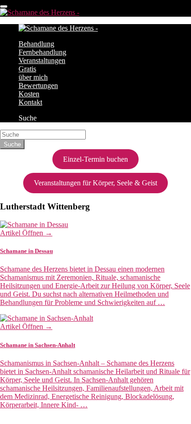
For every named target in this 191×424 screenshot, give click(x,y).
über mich (33, 77)
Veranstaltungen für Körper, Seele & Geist (95, 183)
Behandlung (36, 44)
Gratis (27, 69)
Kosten (29, 94)
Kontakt (30, 102)
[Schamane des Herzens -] (39, 12)
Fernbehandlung (42, 52)
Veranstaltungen (42, 60)
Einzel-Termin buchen (95, 159)
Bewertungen (38, 85)
